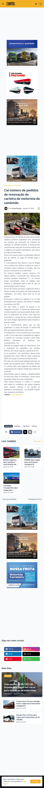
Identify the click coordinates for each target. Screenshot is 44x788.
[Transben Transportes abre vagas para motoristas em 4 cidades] (11, 478)
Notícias (34, 426)
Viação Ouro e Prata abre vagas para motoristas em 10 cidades (28, 717)
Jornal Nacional (16, 395)
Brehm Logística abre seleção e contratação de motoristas (9, 462)
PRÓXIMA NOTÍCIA (34, 499)
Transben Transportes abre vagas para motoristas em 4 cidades (10, 488)
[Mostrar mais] (35, 432)
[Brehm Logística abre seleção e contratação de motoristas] (11, 452)
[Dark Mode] (36, 4)
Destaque (18, 185)
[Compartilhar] (38, 208)
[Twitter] (25, 432)
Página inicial (8, 185)
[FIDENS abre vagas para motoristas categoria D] (32, 452)
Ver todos (37, 441)
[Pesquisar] (40, 4)
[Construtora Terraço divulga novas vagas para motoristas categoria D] (9, 704)
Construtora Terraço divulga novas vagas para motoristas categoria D (28, 703)
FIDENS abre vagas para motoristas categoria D (32, 462)
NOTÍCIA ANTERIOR (9, 499)
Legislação (26, 426)
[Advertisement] (22, 24)
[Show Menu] (3, 4)
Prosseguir (35, 781)
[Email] (30, 432)
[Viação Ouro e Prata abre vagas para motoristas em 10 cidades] (9, 718)
